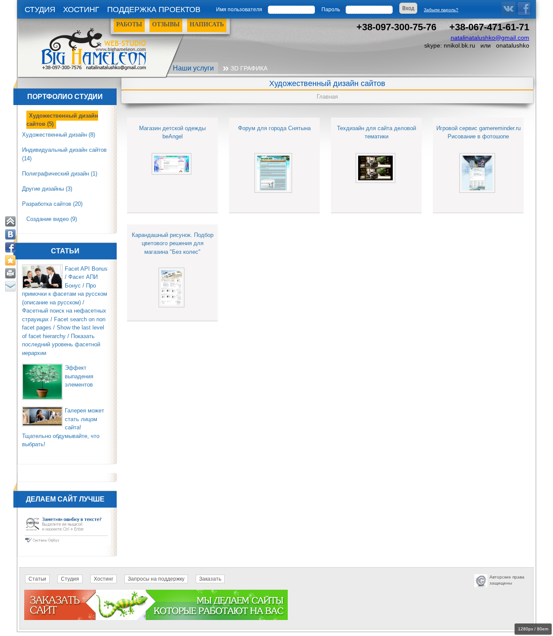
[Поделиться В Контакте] (10, 234)
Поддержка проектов (153, 9)
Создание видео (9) (51, 219)
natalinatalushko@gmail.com (490, 37)
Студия (40, 9)
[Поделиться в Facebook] (10, 247)
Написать (207, 24)
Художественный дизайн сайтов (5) (62, 120)
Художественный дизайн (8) (58, 134)
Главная (327, 96)
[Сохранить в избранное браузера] (10, 260)
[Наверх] (10, 221)
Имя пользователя (241, 9)
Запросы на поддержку (156, 579)
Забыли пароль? (441, 9)
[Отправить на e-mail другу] (10, 286)
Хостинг (81, 9)
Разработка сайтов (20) (52, 204)
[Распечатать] (10, 273)
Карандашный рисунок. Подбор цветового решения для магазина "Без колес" (172, 243)
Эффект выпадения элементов (79, 376)
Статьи (37, 579)
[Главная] (104, 47)
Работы (129, 24)
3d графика (249, 68)
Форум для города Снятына (274, 128)
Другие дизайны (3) (47, 188)
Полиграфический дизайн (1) (59, 173)
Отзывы (166, 24)
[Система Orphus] (66, 543)
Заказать (210, 579)
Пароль (332, 9)
